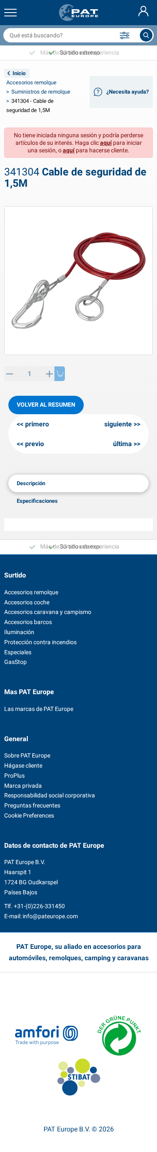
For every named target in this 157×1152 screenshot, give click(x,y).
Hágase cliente (23, 765)
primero (37, 424)
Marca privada (23, 785)
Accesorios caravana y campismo (47, 612)
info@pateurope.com (50, 916)
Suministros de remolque (40, 92)
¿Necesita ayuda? (127, 92)
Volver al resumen (46, 404)
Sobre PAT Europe (27, 755)
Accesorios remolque (31, 82)
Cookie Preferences (29, 815)
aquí (106, 142)
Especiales (17, 652)
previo (34, 444)
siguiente (118, 424)
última (122, 444)
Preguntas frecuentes (32, 805)
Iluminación (19, 632)
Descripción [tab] (31, 483)
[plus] (49, 373)
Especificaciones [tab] (37, 501)
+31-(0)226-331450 (39, 906)
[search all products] (146, 35)
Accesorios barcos (28, 622)
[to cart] (59, 373)
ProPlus (14, 775)
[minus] (9, 373)
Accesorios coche (26, 602)
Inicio (19, 73)
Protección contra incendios (40, 642)
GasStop (15, 661)
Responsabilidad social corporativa (49, 795)
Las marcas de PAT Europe (38, 708)
